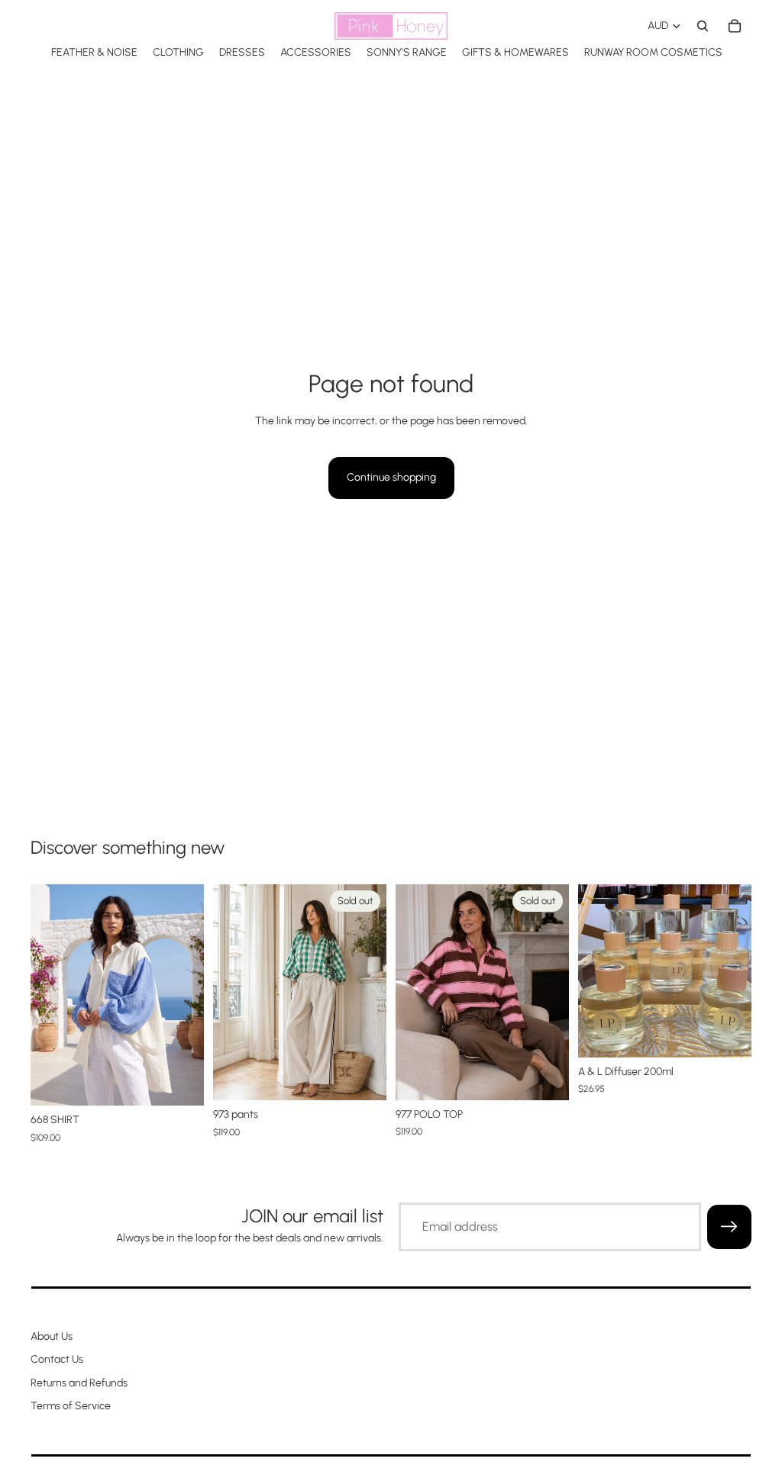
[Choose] (180, 1082)
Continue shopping (391, 477)
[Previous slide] (47, 995)
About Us (52, 1336)
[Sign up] (729, 1227)
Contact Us (57, 1359)
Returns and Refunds (79, 1382)
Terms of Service (71, 1405)
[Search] (702, 26)
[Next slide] (187, 995)
